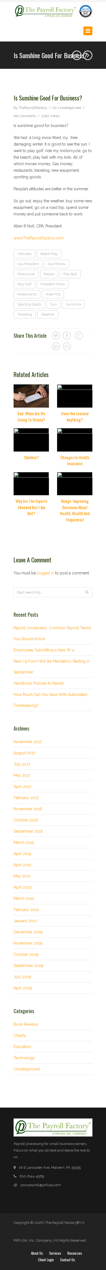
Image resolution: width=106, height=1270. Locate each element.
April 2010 (23, 887)
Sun (53, 304)
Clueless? (31, 457)
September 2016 (28, 831)
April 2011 (22, 865)
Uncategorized (69, 108)
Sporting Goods (29, 304)
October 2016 (26, 820)
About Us (37, 1253)
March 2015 (24, 842)
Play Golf (24, 284)
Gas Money (57, 264)
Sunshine (73, 304)
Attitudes (24, 254)
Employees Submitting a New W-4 (44, 650)
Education (22, 1047)
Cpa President (28, 264)
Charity (20, 1035)
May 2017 (22, 775)
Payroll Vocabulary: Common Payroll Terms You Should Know (52, 633)
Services (55, 1253)
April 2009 (23, 988)
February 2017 (26, 798)
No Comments (25, 116)
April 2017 (22, 786)
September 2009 (28, 965)
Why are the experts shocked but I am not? (31, 507)
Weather (48, 314)
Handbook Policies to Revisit (39, 683)
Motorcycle (26, 274)
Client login (46, 1259)
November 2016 (28, 809)
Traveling (24, 314)
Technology (24, 1058)
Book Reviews (26, 1024)
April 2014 (22, 853)
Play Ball (70, 274)
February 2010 (26, 909)
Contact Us (67, 1259)
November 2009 (28, 943)
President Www (52, 284)
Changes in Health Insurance (74, 460)
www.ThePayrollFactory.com (39, 238)
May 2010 (22, 876)
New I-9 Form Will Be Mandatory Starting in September (52, 666)
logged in (45, 573)
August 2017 (24, 753)
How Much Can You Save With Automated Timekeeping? (50, 700)
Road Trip (53, 294)
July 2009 (22, 977)
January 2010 (25, 921)
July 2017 (22, 764)
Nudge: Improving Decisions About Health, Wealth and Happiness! (75, 510)
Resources (74, 1253)
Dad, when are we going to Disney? (31, 416)
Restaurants (27, 294)
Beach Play (49, 254)
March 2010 (24, 898)
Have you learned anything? (75, 416)
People (49, 274)
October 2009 (26, 954)
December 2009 (28, 932)
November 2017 (28, 742)
